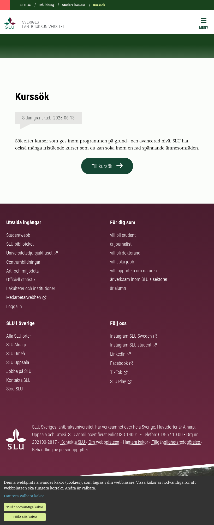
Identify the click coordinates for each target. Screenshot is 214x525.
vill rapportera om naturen (133, 270)
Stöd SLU (14, 388)
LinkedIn (118, 354)
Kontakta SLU (18, 380)
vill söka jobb (122, 261)
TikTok (116, 372)
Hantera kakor (136, 442)
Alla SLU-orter (18, 336)
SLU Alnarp (16, 344)
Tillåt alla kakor (25, 517)
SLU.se (25, 5)
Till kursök (102, 166)
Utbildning (46, 5)
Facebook (119, 363)
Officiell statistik (20, 279)
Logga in (14, 306)
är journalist (121, 244)
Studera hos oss (73, 5)
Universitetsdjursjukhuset (29, 253)
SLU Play (118, 381)
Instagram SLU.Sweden (131, 336)
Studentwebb (18, 235)
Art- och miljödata (22, 271)
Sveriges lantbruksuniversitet (43, 24)
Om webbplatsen (103, 442)
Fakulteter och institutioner (30, 288)
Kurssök (99, 5)
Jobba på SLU (18, 371)
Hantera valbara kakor (24, 496)
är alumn (118, 288)
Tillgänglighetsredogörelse (176, 442)
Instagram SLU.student (130, 345)
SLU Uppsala (17, 362)
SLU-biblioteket (20, 244)
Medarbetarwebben (23, 297)
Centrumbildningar (23, 262)
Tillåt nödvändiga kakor (25, 507)
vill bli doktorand (125, 253)
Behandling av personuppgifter (60, 449)
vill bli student (123, 235)
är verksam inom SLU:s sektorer (138, 279)
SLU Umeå (15, 353)
